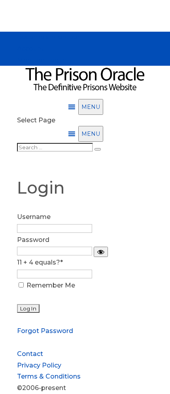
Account (30, 48)
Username (34, 217)
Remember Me (50, 285)
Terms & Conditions (49, 376)
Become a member (48, 37)
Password (33, 240)
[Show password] (101, 252)
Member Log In (41, 60)
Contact (30, 354)
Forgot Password (45, 331)
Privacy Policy (39, 365)
